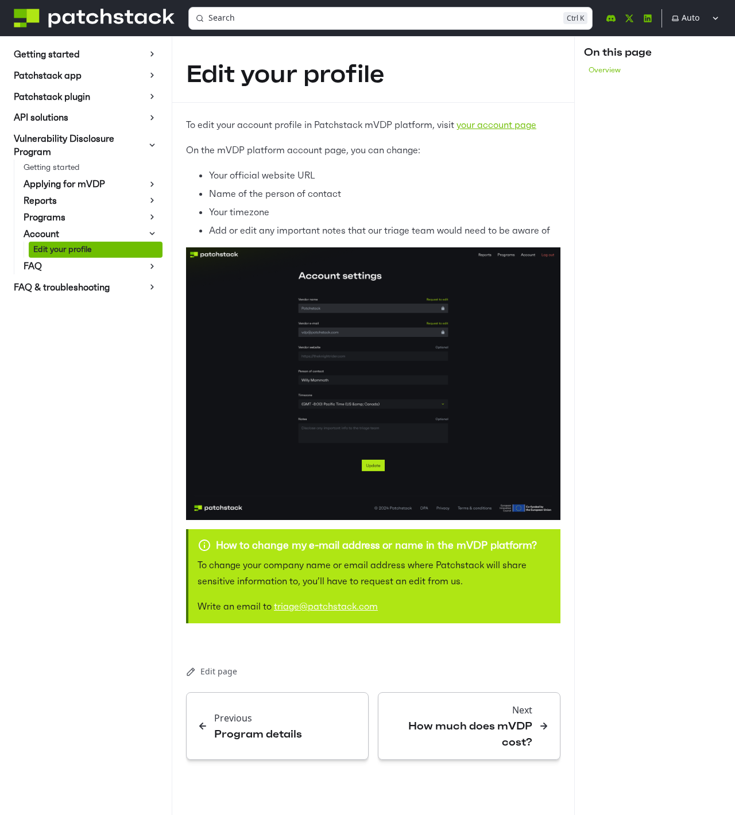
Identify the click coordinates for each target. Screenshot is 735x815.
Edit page (218, 671)
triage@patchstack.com (326, 606)
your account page (496, 124)
